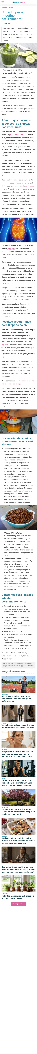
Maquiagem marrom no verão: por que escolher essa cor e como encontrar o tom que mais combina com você (18, 754)
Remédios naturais (7, 7)
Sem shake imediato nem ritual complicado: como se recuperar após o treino (16, 698)
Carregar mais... (18, 904)
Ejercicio (5, 694)
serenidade (29, 186)
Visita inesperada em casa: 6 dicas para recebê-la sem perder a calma (18, 726)
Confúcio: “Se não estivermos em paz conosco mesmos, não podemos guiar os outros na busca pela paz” (18, 869)
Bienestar (5, 778)
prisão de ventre (16, 135)
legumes (5, 345)
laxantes (11, 248)
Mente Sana (6, 865)
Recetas (4, 836)
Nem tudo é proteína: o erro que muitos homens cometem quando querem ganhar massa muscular (17, 782)
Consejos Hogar (7, 723)
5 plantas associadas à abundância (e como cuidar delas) (18, 897)
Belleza (4, 749)
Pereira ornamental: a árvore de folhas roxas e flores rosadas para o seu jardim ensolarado (18, 811)
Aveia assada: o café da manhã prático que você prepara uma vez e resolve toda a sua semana (18, 840)
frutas (6, 609)
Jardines (5, 807)
